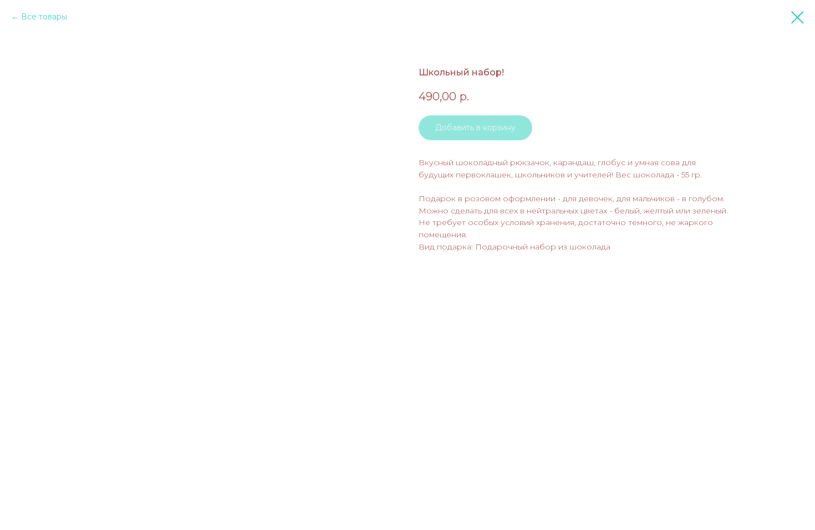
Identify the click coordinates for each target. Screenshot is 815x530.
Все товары (44, 17)
